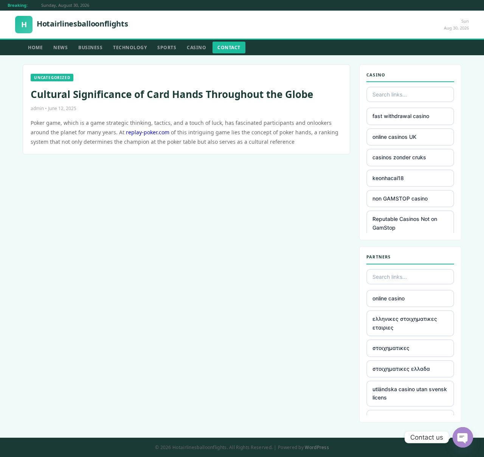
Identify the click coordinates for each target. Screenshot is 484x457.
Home (35, 47)
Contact (228, 47)
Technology (130, 47)
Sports (166, 47)
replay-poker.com (147, 132)
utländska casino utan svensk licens (409, 393)
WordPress (317, 447)
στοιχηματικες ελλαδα (401, 368)
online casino (388, 298)
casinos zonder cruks (399, 157)
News (60, 47)
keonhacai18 (388, 178)
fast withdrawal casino (400, 116)
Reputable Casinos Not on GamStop (404, 223)
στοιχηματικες (391, 348)
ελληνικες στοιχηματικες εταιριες (404, 323)
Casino (196, 47)
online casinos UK (394, 137)
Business (90, 47)
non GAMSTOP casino (400, 198)
